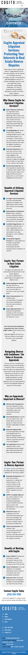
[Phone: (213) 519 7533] (7, 644)
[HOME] (5, 614)
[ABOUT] (5, 617)
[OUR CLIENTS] (6, 630)
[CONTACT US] (6, 632)
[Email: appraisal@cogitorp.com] (10, 638)
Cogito (8, 468)
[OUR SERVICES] (7, 619)
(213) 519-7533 (14, 594)
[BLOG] (4, 622)
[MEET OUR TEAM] (7, 627)
